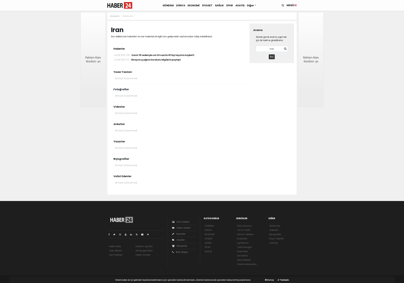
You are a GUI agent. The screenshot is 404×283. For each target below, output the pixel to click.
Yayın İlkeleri (115, 250)
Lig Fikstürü (243, 242)
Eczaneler (242, 238)
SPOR (229, 5)
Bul (271, 56)
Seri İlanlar (242, 255)
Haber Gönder (143, 254)
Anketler (273, 230)
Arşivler (180, 239)
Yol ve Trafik (243, 230)
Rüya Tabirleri (276, 238)
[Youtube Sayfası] (127, 234)
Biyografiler (275, 234)
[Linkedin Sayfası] (132, 234)
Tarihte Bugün (244, 247)
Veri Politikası (115, 254)
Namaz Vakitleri (245, 234)
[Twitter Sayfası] (115, 234)
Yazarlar (181, 233)
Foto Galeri (182, 221)
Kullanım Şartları (144, 246)
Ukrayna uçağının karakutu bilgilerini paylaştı (147, 59)
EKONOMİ (193, 5)
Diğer (250, 5)
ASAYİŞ (240, 5)
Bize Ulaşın (181, 252)
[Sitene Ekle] (149, 234)
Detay (270, 279)
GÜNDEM (168, 5)
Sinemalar (242, 251)
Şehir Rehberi (244, 260)
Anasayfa (115, 16)
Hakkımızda (115, 246)
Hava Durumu (244, 225)
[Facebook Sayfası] (110, 234)
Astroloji (273, 242)
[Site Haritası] (143, 234)
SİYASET (207, 5)
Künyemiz (181, 245)
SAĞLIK (219, 5)
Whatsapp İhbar (144, 250)
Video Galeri (183, 227)
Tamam (284, 279)
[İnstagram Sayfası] (121, 234)
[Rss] (138, 234)
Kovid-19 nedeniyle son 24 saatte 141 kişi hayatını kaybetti (154, 55)
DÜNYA (180, 5)
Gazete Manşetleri (247, 264)
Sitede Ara (274, 225)
